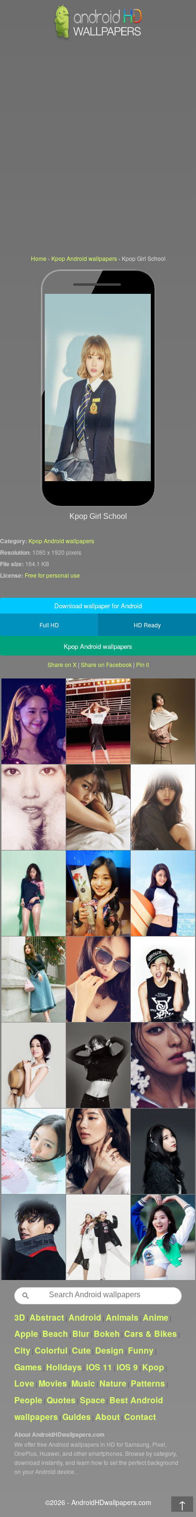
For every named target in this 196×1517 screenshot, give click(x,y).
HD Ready (147, 625)
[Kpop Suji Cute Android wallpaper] (98, 1151)
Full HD (49, 625)
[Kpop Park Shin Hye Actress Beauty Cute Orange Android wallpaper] (33, 807)
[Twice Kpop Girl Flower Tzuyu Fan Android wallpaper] (98, 893)
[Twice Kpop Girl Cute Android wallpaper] (98, 1237)
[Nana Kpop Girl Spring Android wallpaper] (33, 979)
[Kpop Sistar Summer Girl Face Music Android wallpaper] (162, 1065)
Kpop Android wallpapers (61, 541)
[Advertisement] (98, 146)
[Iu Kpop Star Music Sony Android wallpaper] (162, 1151)
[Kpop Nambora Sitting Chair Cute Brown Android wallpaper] (162, 721)
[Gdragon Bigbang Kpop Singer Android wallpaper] (33, 1237)
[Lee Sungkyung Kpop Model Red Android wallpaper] (98, 721)
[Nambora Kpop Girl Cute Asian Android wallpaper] (162, 807)
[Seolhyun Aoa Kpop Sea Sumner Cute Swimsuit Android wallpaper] (162, 893)
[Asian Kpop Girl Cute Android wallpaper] (98, 807)
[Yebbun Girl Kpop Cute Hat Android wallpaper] (33, 1065)
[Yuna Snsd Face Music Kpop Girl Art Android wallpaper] (33, 721)
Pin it (142, 664)
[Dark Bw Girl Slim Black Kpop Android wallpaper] (98, 1065)
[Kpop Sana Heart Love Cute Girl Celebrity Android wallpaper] (162, 1237)
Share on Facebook (106, 664)
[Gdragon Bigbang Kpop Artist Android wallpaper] (162, 979)
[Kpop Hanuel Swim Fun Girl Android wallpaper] (33, 1151)
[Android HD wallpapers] (98, 39)
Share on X (62, 664)
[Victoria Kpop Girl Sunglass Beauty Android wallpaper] (98, 979)
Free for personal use (52, 575)
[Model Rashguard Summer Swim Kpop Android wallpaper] (33, 893)
